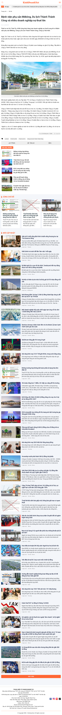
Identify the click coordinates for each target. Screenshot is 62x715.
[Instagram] (54, 699)
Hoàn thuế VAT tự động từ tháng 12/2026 (35, 603)
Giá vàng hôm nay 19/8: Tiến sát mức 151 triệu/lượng (39, 589)
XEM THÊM (31, 676)
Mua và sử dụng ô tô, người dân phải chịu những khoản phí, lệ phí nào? (51, 215)
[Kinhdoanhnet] (31, 2)
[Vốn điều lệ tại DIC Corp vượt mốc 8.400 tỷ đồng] (11, 564)
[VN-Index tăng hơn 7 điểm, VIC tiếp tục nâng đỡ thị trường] (11, 388)
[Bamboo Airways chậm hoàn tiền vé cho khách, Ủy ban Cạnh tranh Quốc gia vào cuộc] (11, 330)
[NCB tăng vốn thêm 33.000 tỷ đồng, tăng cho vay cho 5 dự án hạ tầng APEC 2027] (11, 402)
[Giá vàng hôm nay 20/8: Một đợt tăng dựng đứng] (11, 447)
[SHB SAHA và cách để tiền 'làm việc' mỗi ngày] (11, 256)
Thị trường (29, 348)
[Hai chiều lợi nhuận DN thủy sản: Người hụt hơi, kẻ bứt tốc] (11, 550)
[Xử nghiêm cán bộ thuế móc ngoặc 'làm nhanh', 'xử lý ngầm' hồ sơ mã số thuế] (11, 622)
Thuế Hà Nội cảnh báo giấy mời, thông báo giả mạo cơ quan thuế (30, 215)
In (50, 143)
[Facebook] (51, 699)
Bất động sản (30, 290)
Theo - (49, 133)
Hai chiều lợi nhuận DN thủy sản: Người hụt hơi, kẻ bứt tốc (40, 546)
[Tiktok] (60, 699)
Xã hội (4, 209)
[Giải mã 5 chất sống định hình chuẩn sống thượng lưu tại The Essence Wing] (11, 241)
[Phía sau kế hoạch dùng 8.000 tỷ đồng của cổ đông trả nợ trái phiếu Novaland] (11, 432)
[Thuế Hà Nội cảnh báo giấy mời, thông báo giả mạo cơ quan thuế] (31, 205)
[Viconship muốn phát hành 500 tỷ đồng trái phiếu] (11, 461)
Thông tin (29, 247)
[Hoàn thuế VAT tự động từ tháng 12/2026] (11, 608)
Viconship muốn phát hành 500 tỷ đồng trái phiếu (37, 456)
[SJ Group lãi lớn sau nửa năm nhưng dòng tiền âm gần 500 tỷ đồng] (11, 652)
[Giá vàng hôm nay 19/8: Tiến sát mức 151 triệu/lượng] (11, 594)
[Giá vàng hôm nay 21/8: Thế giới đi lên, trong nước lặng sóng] (11, 359)
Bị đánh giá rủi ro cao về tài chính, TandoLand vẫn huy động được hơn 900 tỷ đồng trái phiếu (23, 6)
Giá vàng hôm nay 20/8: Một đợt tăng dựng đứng (37, 442)
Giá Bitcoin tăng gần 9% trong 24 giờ (33, 340)
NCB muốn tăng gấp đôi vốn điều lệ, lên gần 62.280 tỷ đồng (41, 662)
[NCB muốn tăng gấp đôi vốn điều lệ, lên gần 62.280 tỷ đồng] (11, 667)
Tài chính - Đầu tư (31, 274)
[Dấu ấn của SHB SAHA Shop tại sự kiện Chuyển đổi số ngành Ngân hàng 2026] (11, 520)
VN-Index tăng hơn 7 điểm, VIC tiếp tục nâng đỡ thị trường (40, 383)
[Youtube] (57, 699)
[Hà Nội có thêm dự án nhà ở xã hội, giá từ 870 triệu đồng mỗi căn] (11, 284)
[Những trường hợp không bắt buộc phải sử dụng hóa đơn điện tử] (10, 205)
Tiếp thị (28, 260)
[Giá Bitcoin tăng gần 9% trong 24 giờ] (11, 344)
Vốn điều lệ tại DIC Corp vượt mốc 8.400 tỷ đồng (37, 560)
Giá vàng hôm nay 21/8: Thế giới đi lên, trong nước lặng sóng (41, 354)
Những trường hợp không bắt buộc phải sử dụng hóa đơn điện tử (10, 215)
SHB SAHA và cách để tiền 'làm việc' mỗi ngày (37, 251)
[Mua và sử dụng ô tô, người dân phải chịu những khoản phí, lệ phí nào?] (51, 205)
